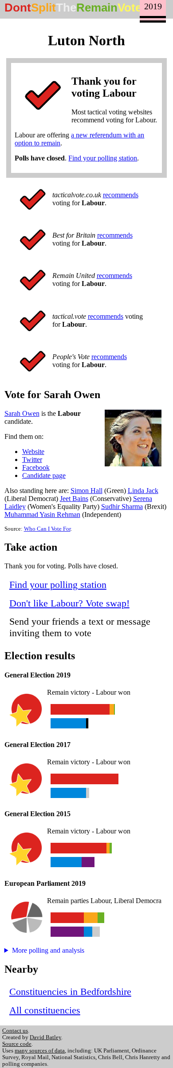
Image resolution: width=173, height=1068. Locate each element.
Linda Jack (143, 490)
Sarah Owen (21, 413)
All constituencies (44, 1010)
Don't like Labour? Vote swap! (69, 603)
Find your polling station (102, 158)
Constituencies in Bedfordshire (70, 991)
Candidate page (44, 475)
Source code (16, 1044)
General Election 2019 (37, 675)
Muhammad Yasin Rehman (42, 514)
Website (33, 451)
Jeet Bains (74, 498)
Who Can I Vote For (47, 529)
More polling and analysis (48, 950)
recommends (120, 195)
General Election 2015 (37, 814)
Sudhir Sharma (122, 506)
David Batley (45, 1037)
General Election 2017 (37, 744)
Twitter (32, 459)
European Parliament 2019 (45, 883)
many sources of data (40, 1051)
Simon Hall (86, 490)
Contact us (15, 1031)
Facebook (36, 467)
